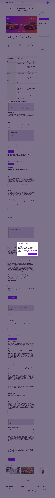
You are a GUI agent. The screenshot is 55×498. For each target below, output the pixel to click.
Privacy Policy (27, 251)
